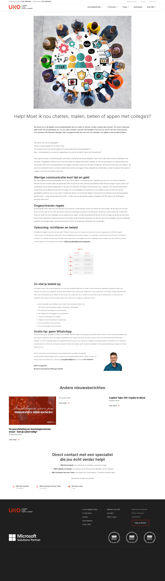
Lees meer (13, 440)
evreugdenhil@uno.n (68, 359)
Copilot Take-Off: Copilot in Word (127, 397)
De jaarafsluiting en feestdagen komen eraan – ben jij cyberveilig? (30, 430)
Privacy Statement (138, 513)
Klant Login (152, 1)
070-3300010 (46, 1)
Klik (65, 241)
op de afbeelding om (74, 241)
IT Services (111, 7)
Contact (143, 1)
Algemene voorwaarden (139, 509)
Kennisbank (138, 7)
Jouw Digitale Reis (94, 7)
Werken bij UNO (132, 1)
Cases (125, 7)
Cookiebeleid (136, 517)
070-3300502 (26, 1)
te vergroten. (86, 241)
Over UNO (150, 7)
